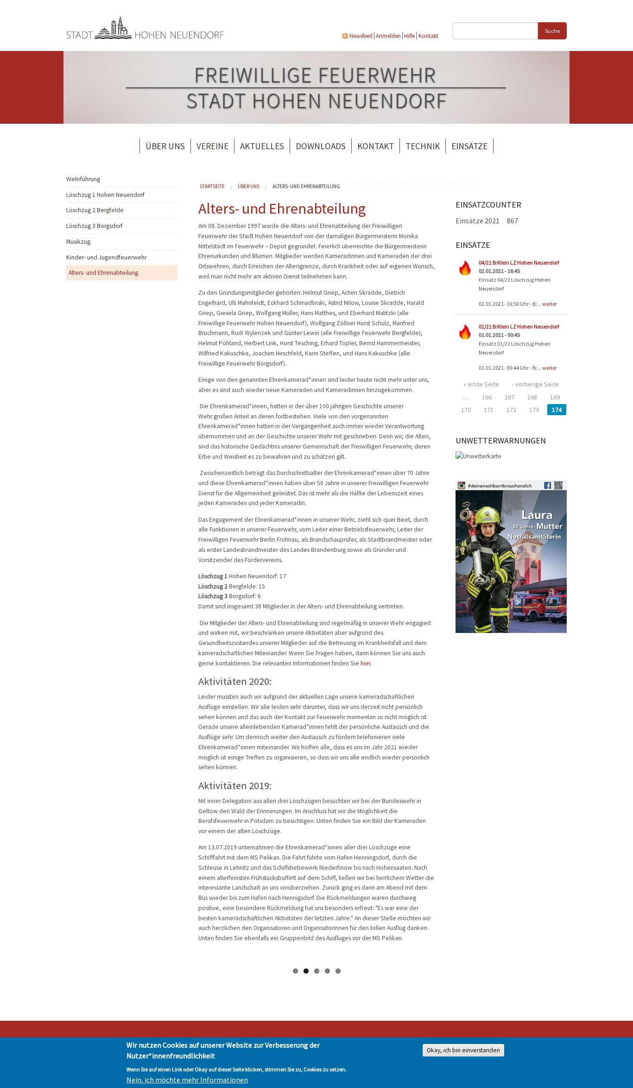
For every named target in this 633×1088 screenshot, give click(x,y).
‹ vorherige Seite (535, 384)
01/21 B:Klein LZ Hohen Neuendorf (519, 326)
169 (555, 397)
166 (487, 397)
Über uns (165, 146)
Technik (422, 146)
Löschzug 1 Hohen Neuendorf (105, 195)
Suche (552, 30)
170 (466, 409)
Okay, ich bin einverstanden (463, 1050)
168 (532, 397)
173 (534, 409)
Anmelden (388, 35)
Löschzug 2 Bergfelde (95, 210)
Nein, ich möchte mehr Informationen (187, 1079)
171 (489, 409)
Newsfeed (361, 35)
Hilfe (409, 35)
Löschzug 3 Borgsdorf (94, 226)
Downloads (321, 146)
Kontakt (428, 35)
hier (365, 663)
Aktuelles (262, 146)
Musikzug (78, 242)
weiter (549, 303)
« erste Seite (481, 384)
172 (511, 409)
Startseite (212, 186)
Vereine (212, 146)
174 (557, 409)
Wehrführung (83, 179)
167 (509, 397)
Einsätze (469, 146)
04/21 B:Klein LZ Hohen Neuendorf (519, 262)
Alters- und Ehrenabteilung (103, 273)
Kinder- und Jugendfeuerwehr (106, 257)
